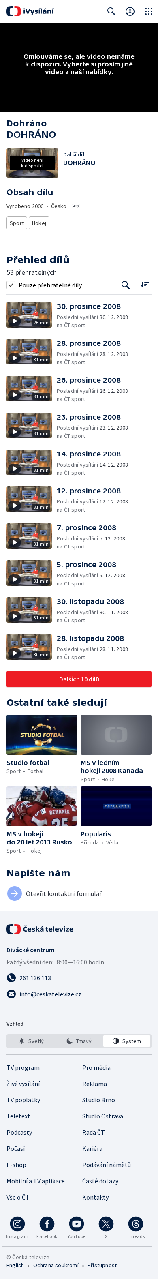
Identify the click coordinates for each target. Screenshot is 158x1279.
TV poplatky (23, 1100)
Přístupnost (102, 1265)
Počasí (15, 1148)
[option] (31, 1041)
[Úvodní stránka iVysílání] (30, 11)
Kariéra (92, 1148)
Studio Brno (98, 1100)
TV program (23, 1067)
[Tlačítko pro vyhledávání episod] (125, 284)
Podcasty (19, 1132)
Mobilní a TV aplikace (35, 1181)
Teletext (18, 1116)
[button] (31, 315)
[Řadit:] (145, 284)
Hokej (39, 223)
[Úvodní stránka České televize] (40, 929)
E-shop (16, 1165)
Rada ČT (93, 1132)
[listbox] (79, 1041)
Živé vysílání (23, 1084)
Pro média (96, 1067)
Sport (17, 223)
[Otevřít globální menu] (148, 11)
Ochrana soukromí (56, 1265)
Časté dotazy (100, 1181)
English (15, 1265)
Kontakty (95, 1197)
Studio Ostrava (102, 1116)
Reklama (94, 1084)
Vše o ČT (18, 1197)
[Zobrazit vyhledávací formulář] (111, 11)
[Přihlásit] (130, 11)
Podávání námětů (106, 1165)
